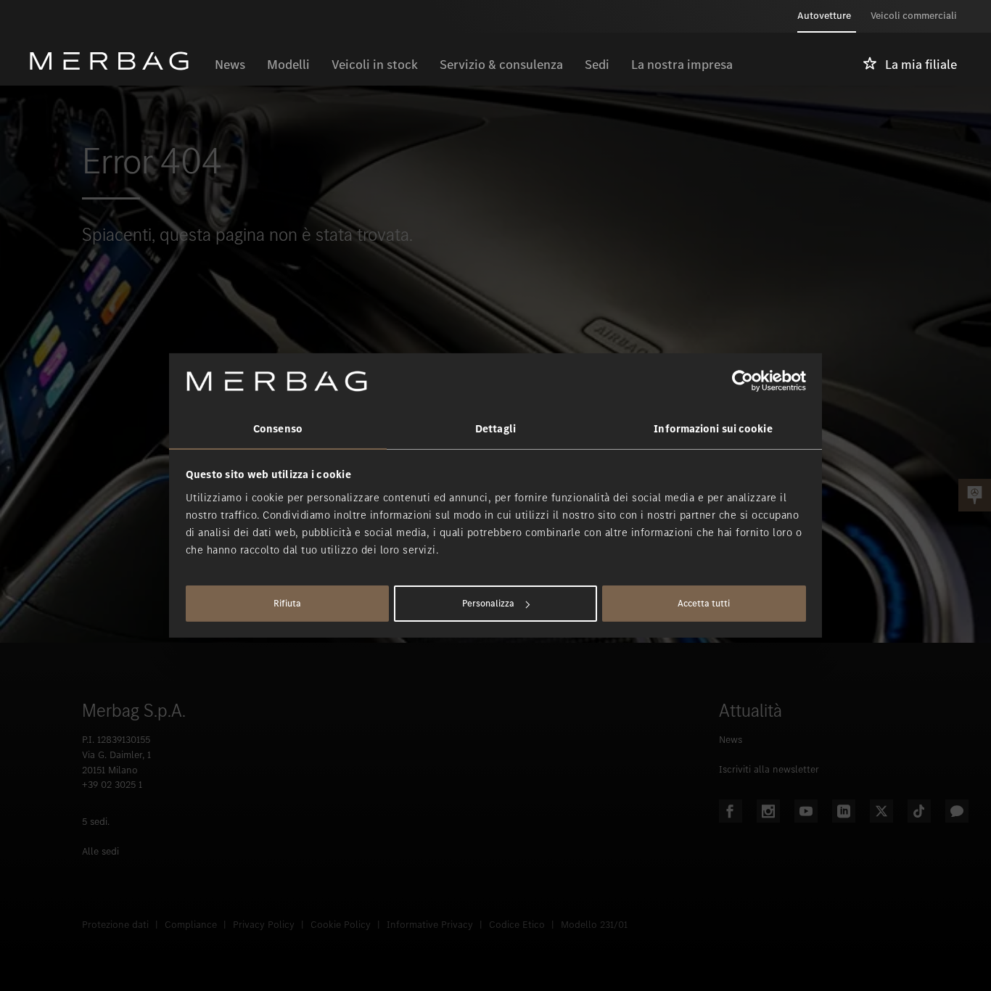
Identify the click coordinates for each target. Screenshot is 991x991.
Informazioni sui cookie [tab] (713, 429)
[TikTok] (919, 811)
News (730, 740)
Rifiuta (287, 603)
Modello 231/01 (594, 925)
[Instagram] (768, 811)
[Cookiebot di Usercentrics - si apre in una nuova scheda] (742, 381)
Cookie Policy (341, 925)
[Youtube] (806, 811)
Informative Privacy (430, 925)
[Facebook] (730, 811)
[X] (881, 811)
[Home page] (116, 61)
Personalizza (488, 603)
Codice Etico (517, 925)
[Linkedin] (843, 811)
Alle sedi (100, 851)
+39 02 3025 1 (112, 784)
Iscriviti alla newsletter (769, 769)
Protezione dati (115, 925)
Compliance (191, 925)
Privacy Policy (264, 925)
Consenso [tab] (278, 429)
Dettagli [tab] (495, 429)
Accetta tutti (704, 603)
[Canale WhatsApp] (957, 811)
